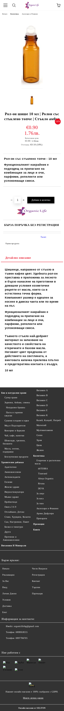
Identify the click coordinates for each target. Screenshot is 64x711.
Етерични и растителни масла (47, 462)
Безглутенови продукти (16, 457)
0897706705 (21, 638)
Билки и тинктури (14, 527)
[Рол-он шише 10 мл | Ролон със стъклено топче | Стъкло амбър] (32, 88)
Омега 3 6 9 (10, 507)
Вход (4, 587)
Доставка (6, 606)
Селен (39, 435)
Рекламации (8, 575)
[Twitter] (12, 644)
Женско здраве (12, 487)
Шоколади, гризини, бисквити (14, 442)
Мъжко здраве (12, 497)
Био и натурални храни (13, 393)
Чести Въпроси (39, 568)
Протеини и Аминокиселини (11, 538)
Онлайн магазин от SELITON (32, 708)
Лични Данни (9, 593)
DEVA (41, 488)
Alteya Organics (45, 478)
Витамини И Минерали (13, 545)
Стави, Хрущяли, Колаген (18, 517)
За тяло (40, 503)
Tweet (43, 237)
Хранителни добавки (12, 462)
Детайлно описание (18, 257)
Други (8, 532)
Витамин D (42, 405)
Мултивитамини (45, 430)
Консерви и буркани (15, 430)
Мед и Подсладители (15, 425)
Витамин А (42, 390)
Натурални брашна (15, 407)
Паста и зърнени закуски (13, 414)
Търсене (36, 587)
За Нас (5, 581)
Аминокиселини (13, 472)
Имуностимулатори (14, 492)
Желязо (40, 450)
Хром (39, 440)
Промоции (38, 524)
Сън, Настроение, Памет (17, 522)
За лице (40, 493)
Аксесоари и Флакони (30, 14)
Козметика (14, 14)
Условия (6, 600)
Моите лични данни (33, 698)
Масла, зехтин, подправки (11, 450)
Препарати (42, 518)
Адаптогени (10, 467)
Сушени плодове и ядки (17, 420)
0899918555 (21, 632)
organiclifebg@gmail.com (26, 626)
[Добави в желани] (58, 192)
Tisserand (42, 473)
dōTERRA (43, 468)
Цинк (39, 445)
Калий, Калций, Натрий (49, 420)
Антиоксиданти (12, 477)
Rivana (41, 483)
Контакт (36, 581)
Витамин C (42, 400)
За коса (40, 498)
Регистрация (38, 575)
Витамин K (42, 415)
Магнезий (41, 425)
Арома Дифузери (45, 513)
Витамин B (42, 395)
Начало (4, 14)
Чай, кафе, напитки (14, 435)
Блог (4, 612)
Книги (36, 530)
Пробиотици (11, 502)
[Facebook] (5, 644)
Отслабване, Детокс (15, 512)
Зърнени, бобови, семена (17, 402)
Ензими (8, 482)
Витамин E (42, 410)
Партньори (37, 593)
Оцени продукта (12, 243)
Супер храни (11, 397)
